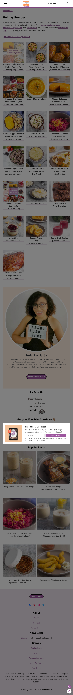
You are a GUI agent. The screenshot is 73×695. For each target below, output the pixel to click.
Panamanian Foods (36, 658)
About (36, 618)
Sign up (24, 638)
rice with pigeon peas (50, 25)
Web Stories (37, 668)
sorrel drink (32, 28)
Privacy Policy (36, 628)
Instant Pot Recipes (37, 663)
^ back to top (36, 596)
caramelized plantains (12, 28)
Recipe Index (36, 648)
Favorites (36, 653)
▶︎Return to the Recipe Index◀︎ (17, 37)
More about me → (36, 376)
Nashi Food (8, 11)
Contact (36, 623)
